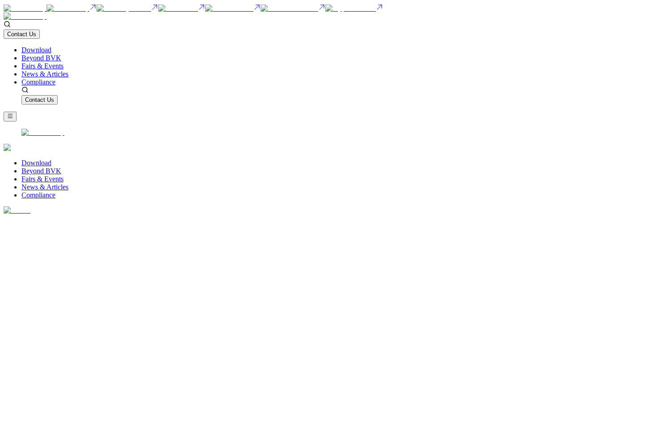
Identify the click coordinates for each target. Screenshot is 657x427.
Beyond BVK (41, 58)
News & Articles (44, 74)
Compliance (38, 82)
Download (36, 50)
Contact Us (21, 34)
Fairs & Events (42, 66)
